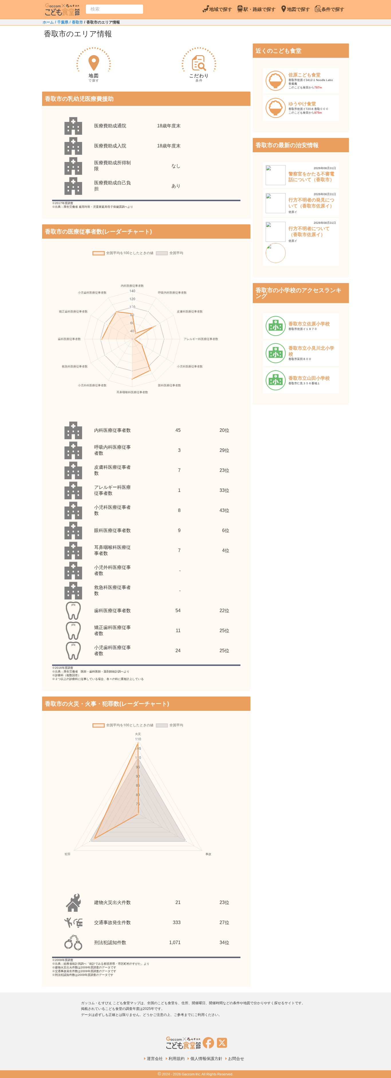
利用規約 (177, 1058)
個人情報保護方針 (206, 1058)
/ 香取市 (75, 22)
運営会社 (155, 1058)
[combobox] (114, 9)
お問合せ (236, 1058)
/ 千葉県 (61, 22)
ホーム (48, 22)
